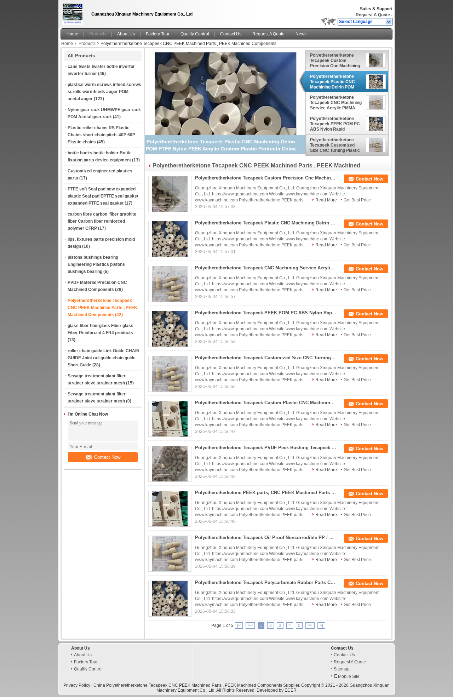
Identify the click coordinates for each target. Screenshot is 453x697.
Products (97, 34)
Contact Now (107, 457)
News (301, 34)
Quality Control (194, 34)
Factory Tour (158, 34)
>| (321, 625)
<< (250, 625)
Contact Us (230, 34)
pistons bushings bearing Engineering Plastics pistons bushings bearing (96, 264)
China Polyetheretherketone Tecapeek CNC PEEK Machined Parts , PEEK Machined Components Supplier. (197, 685)
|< (239, 625)
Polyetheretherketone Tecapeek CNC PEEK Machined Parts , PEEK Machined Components (102, 307)
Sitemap (342, 669)
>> (310, 625)
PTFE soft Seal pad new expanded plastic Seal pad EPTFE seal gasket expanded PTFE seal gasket (103, 196)
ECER (291, 690)
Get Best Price (357, 200)
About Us (126, 34)
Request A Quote (373, 14)
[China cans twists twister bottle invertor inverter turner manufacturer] (74, 12)
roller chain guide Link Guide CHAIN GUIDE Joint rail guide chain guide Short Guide (103, 357)
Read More (326, 200)
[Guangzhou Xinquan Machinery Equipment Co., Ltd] (389, 22)
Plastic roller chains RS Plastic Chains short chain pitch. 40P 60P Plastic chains (101, 134)
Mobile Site (349, 676)
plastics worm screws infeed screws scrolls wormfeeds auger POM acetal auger (104, 91)
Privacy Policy (76, 685)
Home (72, 34)
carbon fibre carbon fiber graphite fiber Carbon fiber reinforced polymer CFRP (102, 221)
